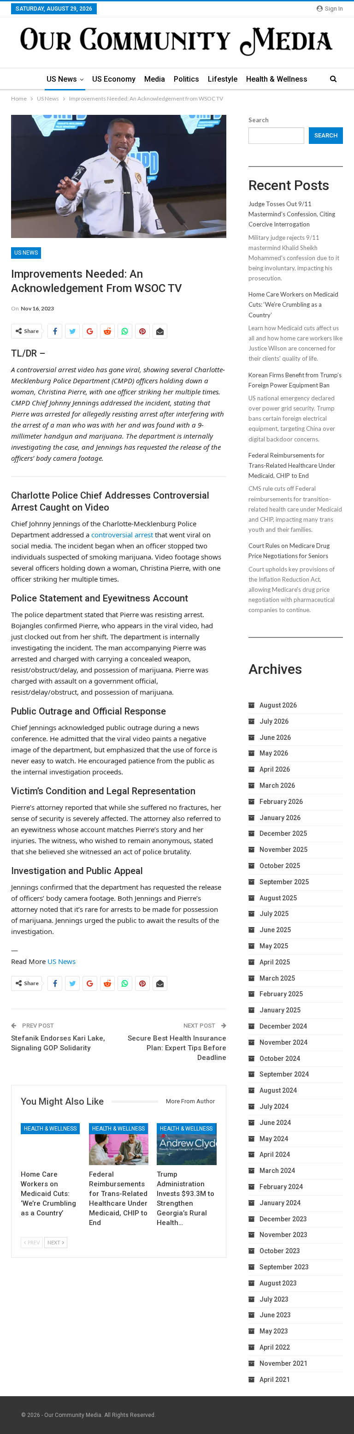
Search (258, 120)
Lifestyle (222, 79)
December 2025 (283, 833)
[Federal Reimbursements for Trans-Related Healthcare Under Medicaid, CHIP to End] (119, 1144)
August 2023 (278, 1283)
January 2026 (280, 817)
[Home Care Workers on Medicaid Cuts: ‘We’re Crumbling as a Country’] (51, 1144)
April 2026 (275, 769)
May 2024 (274, 1138)
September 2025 (284, 882)
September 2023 (284, 1267)
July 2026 (274, 721)
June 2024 (275, 1122)
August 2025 (278, 898)
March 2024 (277, 1170)
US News (62, 79)
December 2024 (283, 1026)
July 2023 (274, 1299)
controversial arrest (122, 534)
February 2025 (281, 994)
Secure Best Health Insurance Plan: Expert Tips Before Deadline (177, 1048)
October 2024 (280, 1058)
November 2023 (283, 1234)
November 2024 (283, 1042)
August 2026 (278, 705)
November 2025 (283, 849)
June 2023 (275, 1315)
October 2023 (280, 1251)
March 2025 (277, 978)
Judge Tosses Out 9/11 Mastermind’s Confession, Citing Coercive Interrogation (291, 214)
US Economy (114, 79)
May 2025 (274, 946)
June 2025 (275, 930)
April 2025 (275, 962)
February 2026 (281, 801)
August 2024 (278, 1090)
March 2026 (277, 785)
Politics (186, 79)
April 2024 (275, 1154)
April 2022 (275, 1347)
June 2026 (275, 737)
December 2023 (283, 1219)
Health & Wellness (276, 79)
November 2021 (283, 1363)
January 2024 (280, 1203)
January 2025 (280, 1010)
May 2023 (274, 1331)
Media (154, 79)
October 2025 (280, 865)
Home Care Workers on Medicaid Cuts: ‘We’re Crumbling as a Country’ (293, 304)
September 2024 (284, 1074)
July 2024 (274, 1106)
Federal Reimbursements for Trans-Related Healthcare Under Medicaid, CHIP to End (291, 465)
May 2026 (274, 753)
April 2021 (275, 1379)
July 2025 (274, 913)
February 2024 (281, 1186)
